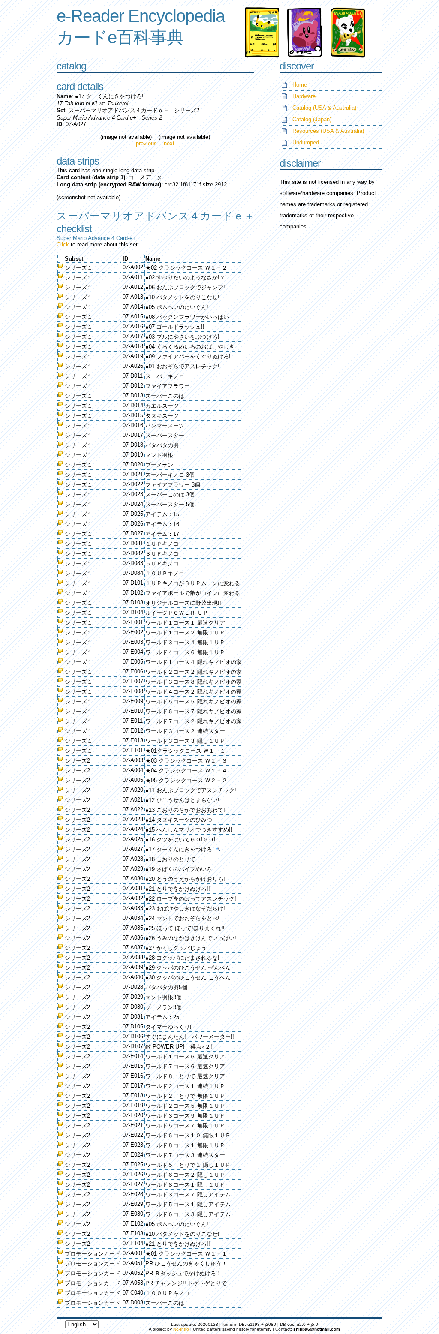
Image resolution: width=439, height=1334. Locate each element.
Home (299, 84)
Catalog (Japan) (311, 119)
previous (146, 143)
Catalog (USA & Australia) (324, 108)
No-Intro (181, 1329)
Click (63, 244)
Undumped (305, 142)
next (169, 143)
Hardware (304, 96)
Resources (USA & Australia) (328, 131)
